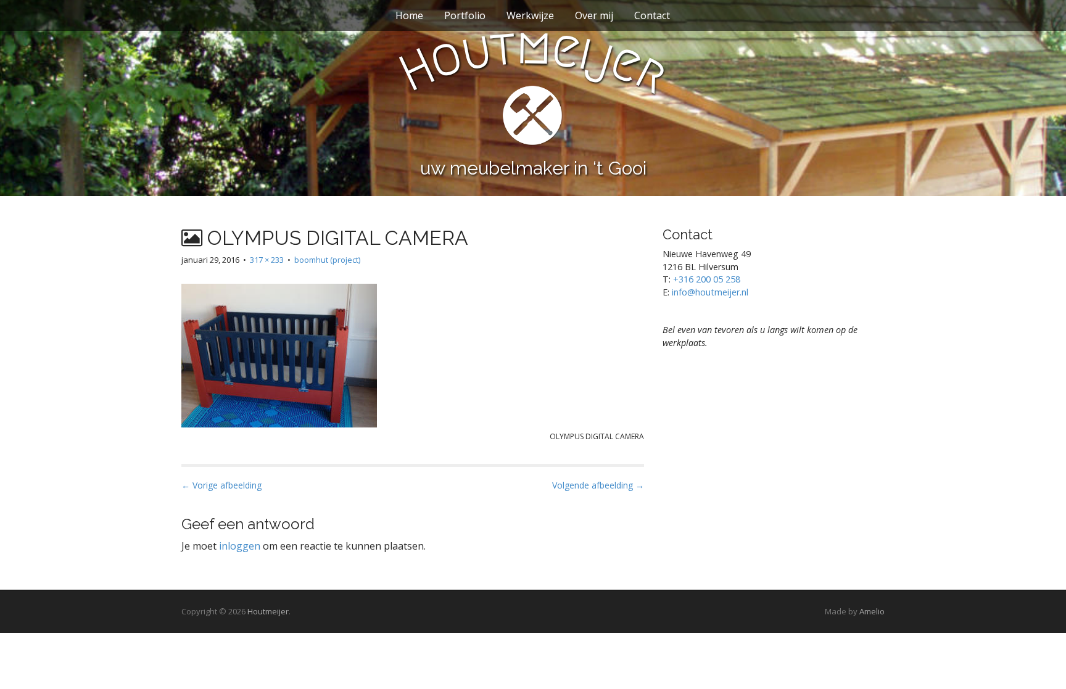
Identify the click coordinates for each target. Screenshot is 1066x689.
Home (409, 15)
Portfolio (464, 15)
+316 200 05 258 (706, 279)
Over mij (594, 15)
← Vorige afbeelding (221, 485)
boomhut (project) (327, 259)
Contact (652, 15)
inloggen (239, 546)
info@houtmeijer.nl (710, 292)
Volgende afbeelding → (598, 485)
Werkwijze (530, 15)
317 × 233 (267, 259)
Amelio (872, 611)
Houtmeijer (268, 611)
